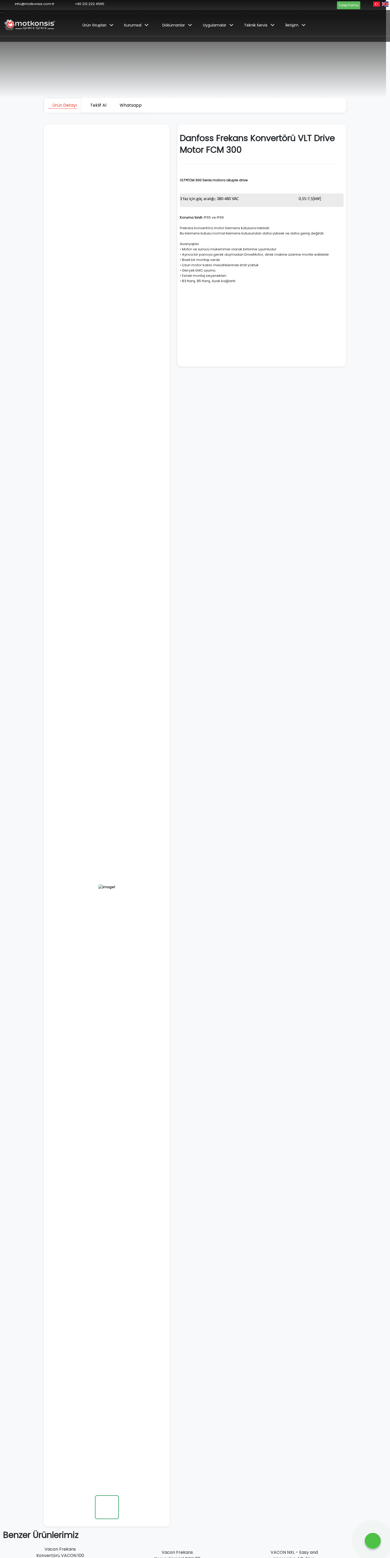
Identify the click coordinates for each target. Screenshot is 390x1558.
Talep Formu (349, 5)
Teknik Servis (255, 25)
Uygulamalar (214, 25)
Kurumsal (132, 25)
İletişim (291, 25)
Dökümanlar (173, 25)
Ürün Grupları (94, 25)
